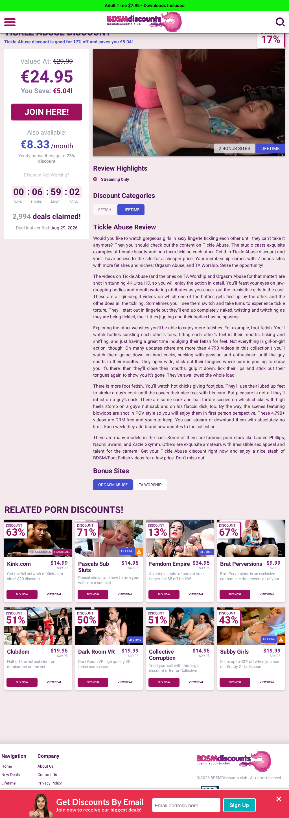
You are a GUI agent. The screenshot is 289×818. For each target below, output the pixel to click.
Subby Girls (234, 652)
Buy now (22, 594)
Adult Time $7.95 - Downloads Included (145, 5)
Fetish (104, 209)
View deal (54, 594)
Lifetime (130, 209)
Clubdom (18, 652)
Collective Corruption (162, 655)
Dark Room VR (96, 652)
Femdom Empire (169, 564)
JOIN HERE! (47, 112)
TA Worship (150, 484)
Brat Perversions (241, 564)
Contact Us (47, 774)
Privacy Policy (50, 783)
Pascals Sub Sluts (93, 567)
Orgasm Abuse (113, 484)
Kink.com (19, 564)
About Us (46, 766)
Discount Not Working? (46, 175)
